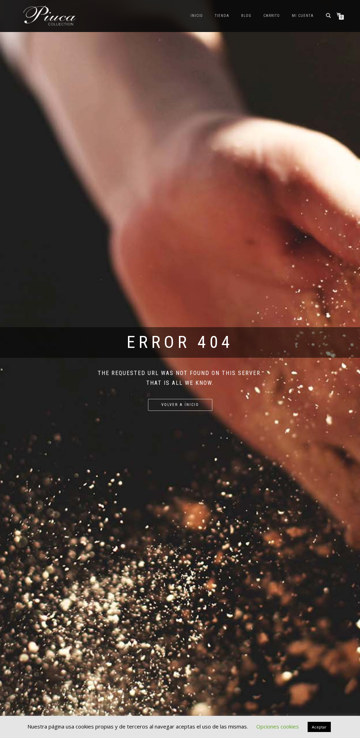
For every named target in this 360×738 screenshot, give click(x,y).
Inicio (197, 15)
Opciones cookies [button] (277, 726)
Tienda (222, 15)
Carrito (271, 15)
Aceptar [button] (319, 727)
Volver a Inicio (180, 404)
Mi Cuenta (303, 15)
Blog (246, 15)
